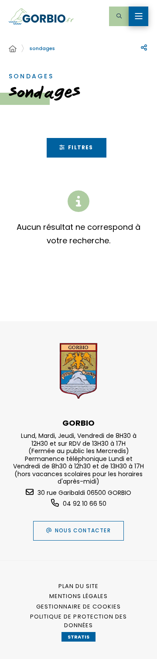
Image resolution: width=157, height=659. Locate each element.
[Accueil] (13, 49)
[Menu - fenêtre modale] (138, 16)
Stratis (78, 636)
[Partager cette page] (144, 48)
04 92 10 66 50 (84, 503)
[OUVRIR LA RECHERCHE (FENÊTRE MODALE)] (119, 16)
